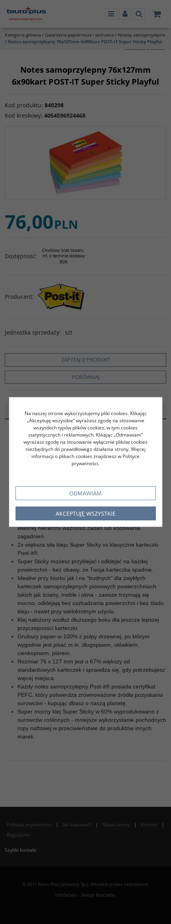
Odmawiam (85, 493)
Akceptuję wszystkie (86, 513)
